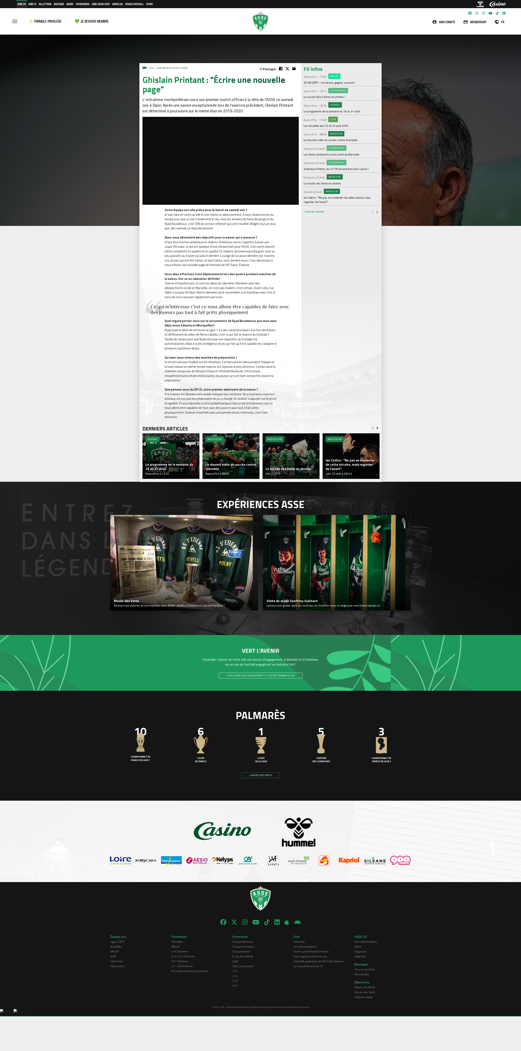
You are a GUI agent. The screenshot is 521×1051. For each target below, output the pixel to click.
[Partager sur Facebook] (280, 69)
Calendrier (116, 961)
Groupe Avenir (241, 951)
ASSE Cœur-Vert (101, 4)
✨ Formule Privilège (44, 21)
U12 (235, 985)
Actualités (116, 946)
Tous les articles (314, 211)
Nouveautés (362, 974)
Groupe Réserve (242, 941)
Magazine (360, 951)
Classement (117, 966)
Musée (70, 4)
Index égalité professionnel (310, 956)
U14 (235, 976)
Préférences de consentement (297, 1007)
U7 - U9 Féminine (182, 966)
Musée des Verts (365, 992)
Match (358, 946)
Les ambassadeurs (304, 946)
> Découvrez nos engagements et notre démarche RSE (260, 675)
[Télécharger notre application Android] (297, 922)
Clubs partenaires (243, 966)
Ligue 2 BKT (117, 941)
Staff (113, 956)
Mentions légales (251, 1007)
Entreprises (82, 4)
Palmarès (299, 941)
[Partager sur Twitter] (287, 69)
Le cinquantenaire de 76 (308, 966)
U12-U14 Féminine (183, 956)
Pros (151, 68)
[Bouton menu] (14, 21)
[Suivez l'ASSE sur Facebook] (470, 13)
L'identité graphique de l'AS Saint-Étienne (318, 961)
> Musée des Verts (260, 775)
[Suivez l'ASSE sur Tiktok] (497, 13)
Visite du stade (363, 997)
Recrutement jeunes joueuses (189, 971)
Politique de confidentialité (271, 1007)
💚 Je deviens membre (91, 21)
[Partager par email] (294, 69)
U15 (235, 971)
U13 (235, 981)
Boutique (59, 4)
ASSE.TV (32, 4)
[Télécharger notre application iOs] (287, 922)
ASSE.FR (22, 4)
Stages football (134, 4)
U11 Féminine (179, 961)
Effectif (114, 951)
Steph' (149, 4)
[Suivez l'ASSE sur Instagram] (483, 13)
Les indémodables (366, 941)
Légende (360, 956)
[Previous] (372, 212)
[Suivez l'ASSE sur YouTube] (490, 13)
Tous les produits (365, 969)
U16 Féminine (179, 951)
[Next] (377, 212)
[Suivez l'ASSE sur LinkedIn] (504, 13)
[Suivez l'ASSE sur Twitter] (477, 13)
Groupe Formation (243, 946)
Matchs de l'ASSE (365, 987)
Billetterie (45, 4)
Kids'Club (117, 4)
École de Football (242, 956)
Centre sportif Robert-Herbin (311, 951)
